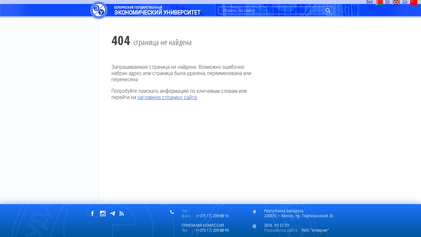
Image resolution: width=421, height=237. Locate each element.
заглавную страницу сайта (167, 97)
